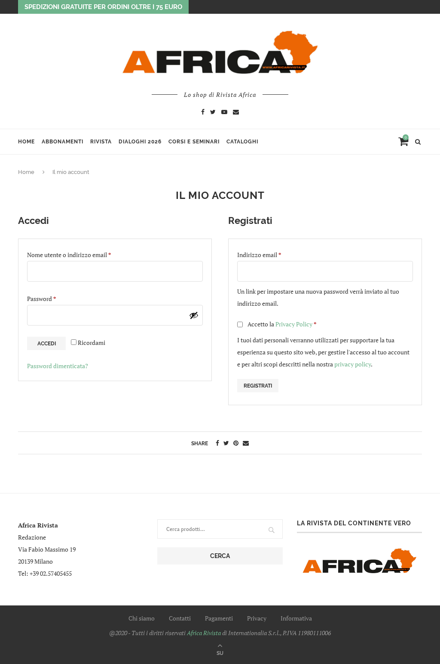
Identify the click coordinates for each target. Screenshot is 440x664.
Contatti (180, 618)
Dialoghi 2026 (140, 142)
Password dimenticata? (57, 366)
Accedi (46, 344)
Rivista (101, 142)
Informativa (296, 618)
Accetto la (281, 324)
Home (26, 142)
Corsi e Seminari (194, 142)
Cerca (220, 555)
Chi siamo (141, 618)
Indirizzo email (271, 254)
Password (53, 298)
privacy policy (352, 364)
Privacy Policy (293, 324)
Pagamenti (219, 618)
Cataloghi (242, 142)
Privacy (256, 618)
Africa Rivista (204, 633)
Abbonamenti (62, 142)
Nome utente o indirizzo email (81, 254)
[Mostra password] (194, 315)
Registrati (258, 386)
